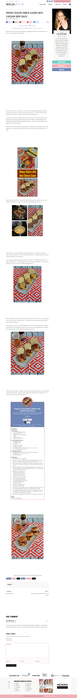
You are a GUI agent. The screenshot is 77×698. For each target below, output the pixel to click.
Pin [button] (30, 419)
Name (8, 661)
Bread (17, 688)
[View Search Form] (70, 4)
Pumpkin (17, 685)
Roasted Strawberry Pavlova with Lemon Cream (40, 593)
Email (22, 661)
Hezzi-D (32, 425)
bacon (14, 578)
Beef (18, 578)
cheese (23, 578)
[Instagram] (49, 1)
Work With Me (11, 1)
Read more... (62, 56)
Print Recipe (32, 25)
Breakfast (28, 685)
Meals (17, 18)
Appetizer (13, 18)
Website (37, 661)
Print (26, 419)
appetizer (8, 578)
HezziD (9, 584)
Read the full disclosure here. (37, 28)
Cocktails (61, 66)
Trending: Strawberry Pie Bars (62, 1)
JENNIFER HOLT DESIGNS (49, 696)
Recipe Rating (9, 638)
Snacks (61, 69)
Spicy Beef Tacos (10, 592)
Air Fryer (28, 690)
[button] (25, 416)
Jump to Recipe (24, 25)
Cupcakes (18, 687)
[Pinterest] (52, 1)
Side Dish (18, 690)
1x (25, 422)
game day (28, 578)
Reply (47, 620)
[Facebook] (47, 1)
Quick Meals (29, 688)
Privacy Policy (17, 1)
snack (34, 578)
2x (27, 422)
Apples (17, 683)
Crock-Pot (28, 687)
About (7, 1)
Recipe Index (43, 4)
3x (29, 422)
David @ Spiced (10, 620)
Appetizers (62, 62)
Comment (9, 644)
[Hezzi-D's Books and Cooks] (15, 4)
